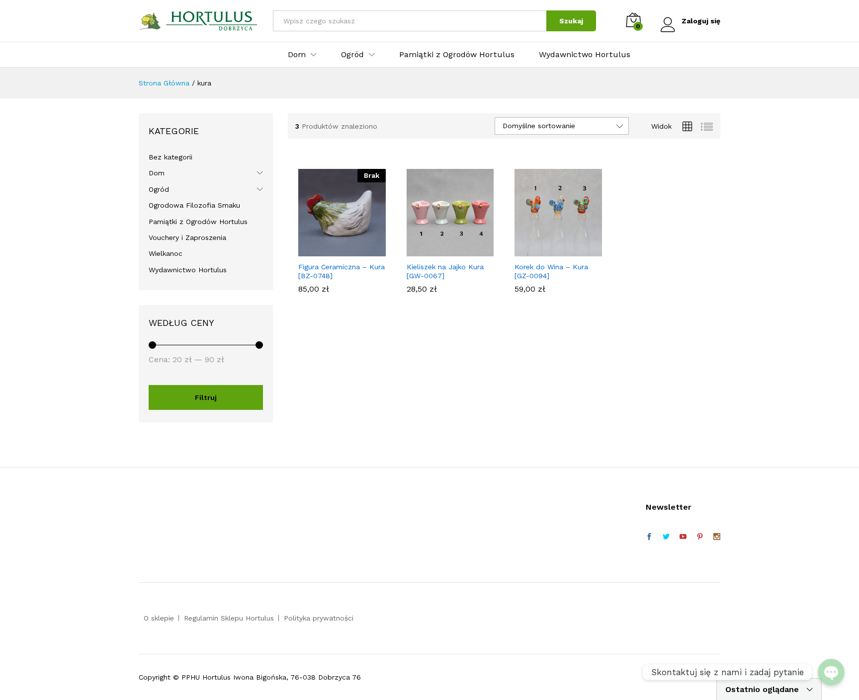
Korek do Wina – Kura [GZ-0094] (551, 271)
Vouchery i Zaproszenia (187, 237)
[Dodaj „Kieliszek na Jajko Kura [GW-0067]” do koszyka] (438, 250)
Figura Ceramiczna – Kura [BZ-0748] (341, 271)
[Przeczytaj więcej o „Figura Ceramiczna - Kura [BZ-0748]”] (330, 250)
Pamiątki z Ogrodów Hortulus (457, 55)
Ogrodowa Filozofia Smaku (194, 205)
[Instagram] (716, 537)
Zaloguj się (701, 21)
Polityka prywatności (318, 618)
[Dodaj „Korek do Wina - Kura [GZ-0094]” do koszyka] (546, 250)
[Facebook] (649, 537)
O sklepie (159, 618)
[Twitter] (666, 537)
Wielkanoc (165, 253)
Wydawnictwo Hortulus (584, 55)
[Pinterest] (699, 537)
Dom (157, 173)
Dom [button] (297, 55)
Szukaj (571, 21)
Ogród (159, 189)
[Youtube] (683, 537)
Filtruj (206, 397)
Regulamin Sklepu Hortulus (229, 618)
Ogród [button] (352, 55)
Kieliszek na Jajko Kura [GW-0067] (445, 271)
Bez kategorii (170, 157)
